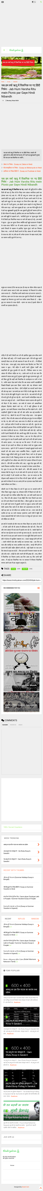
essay (8, 81)
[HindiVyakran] (16, 50)
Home (2, 81)
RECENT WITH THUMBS (14, 870)
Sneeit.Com (25, 1187)
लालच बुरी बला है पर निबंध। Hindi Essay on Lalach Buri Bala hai (20, 607)
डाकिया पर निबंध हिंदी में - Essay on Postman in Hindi (22, 171)
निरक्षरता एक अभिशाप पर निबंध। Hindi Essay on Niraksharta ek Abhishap (20, 627)
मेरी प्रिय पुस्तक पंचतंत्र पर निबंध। (16, 648)
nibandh (15, 81)
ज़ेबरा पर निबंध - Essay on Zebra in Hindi (17, 164)
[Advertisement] (20, 25)
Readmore (17, 1002)
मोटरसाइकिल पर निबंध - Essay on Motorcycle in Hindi (22, 168)
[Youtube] (2, 2)
